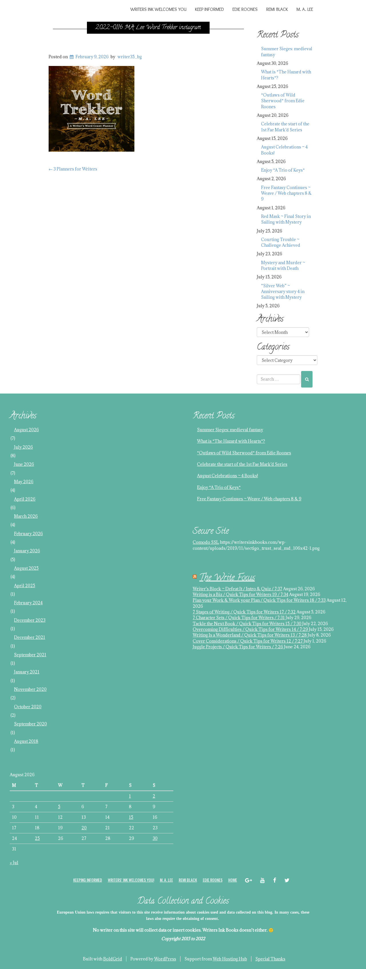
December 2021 (29, 637)
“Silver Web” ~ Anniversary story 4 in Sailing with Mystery (283, 291)
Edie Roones (245, 9)
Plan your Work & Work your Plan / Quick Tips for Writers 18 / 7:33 (259, 600)
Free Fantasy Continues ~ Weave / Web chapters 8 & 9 (286, 193)
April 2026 (24, 499)
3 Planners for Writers (73, 169)
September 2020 (30, 724)
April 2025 (24, 585)
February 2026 (28, 533)
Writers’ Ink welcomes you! (131, 880)
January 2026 (27, 550)
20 (84, 827)
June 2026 (24, 464)
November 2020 (30, 689)
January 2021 (26, 672)
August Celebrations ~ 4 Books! (284, 149)
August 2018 (26, 741)
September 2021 (30, 654)
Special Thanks (270, 959)
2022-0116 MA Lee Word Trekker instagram (148, 27)
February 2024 (28, 602)
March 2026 (26, 516)
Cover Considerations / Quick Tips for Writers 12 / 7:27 (248, 641)
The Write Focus (227, 578)
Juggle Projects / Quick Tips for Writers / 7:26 (238, 646)
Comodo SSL (206, 542)
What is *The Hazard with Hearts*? (286, 74)
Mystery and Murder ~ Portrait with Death (283, 265)
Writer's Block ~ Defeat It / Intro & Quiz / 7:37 (237, 588)
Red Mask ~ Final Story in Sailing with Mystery (286, 219)
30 (155, 838)
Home (232, 880)
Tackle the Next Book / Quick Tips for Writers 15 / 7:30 (247, 623)
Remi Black (277, 9)
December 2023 (29, 620)
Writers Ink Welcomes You (158, 9)
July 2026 (23, 447)
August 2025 (26, 568)
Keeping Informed (87, 880)
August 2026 (26, 429)
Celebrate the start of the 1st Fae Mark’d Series (285, 126)
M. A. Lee (305, 9)
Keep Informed (209, 9)
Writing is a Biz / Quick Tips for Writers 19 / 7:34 (240, 594)
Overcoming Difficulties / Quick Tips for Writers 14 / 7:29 (250, 629)
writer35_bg (130, 56)
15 (131, 817)
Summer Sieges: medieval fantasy (286, 51)
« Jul (14, 862)
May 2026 (23, 481)
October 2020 (27, 706)
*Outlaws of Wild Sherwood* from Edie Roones (283, 100)
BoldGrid (112, 959)
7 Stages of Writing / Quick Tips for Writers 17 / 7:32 (244, 612)
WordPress (165, 959)
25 (37, 838)
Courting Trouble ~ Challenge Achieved (280, 242)
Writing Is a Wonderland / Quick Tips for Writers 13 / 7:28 (250, 635)
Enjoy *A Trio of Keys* (283, 170)
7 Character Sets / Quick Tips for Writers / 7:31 (239, 617)
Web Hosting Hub (230, 959)
